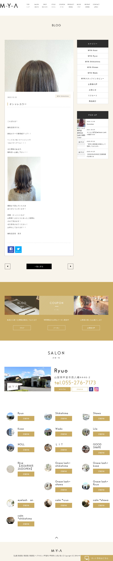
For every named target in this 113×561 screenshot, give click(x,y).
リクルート (92, 95)
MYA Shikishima (92, 61)
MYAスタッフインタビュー (92, 78)
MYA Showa (92, 67)
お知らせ (92, 90)
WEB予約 (62, 389)
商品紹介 (92, 101)
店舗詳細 (80, 389)
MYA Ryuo (93, 56)
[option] (56, 379)
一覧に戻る (39, 266)
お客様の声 (92, 84)
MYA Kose (92, 50)
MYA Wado (93, 73)
